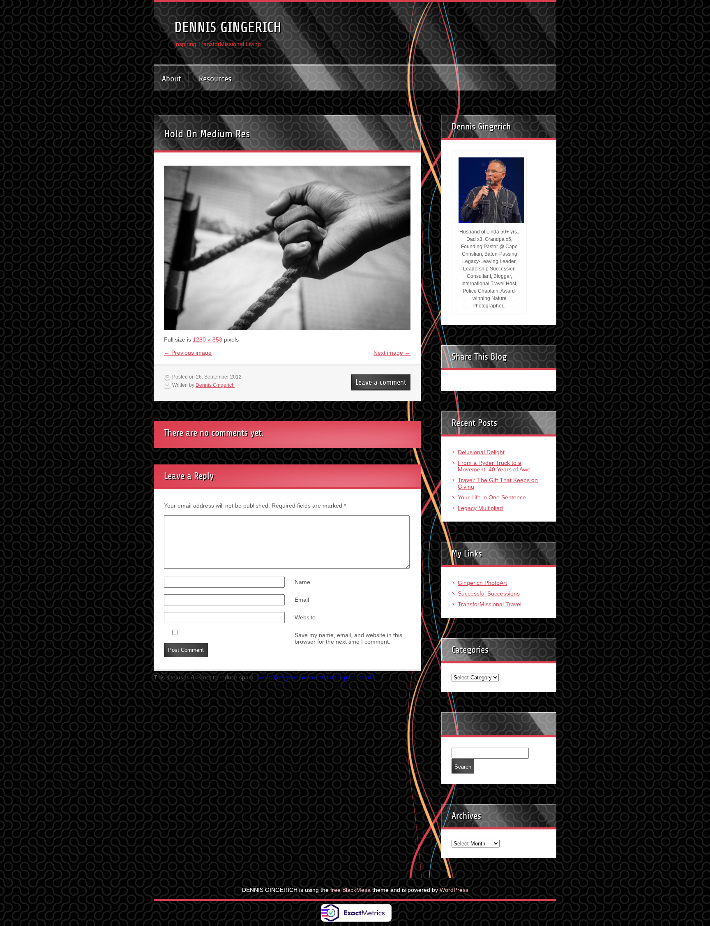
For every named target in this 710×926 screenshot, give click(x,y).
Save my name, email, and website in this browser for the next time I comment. (348, 638)
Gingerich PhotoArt (482, 583)
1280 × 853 (207, 339)
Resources (215, 78)
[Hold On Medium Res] (287, 328)
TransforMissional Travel (489, 604)
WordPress (454, 890)
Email (302, 599)
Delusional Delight (481, 452)
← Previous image (188, 352)
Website (305, 617)
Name (302, 582)
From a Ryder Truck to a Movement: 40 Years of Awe (494, 466)
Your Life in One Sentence (492, 497)
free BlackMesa (350, 890)
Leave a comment (380, 382)
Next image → (391, 352)
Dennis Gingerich (215, 385)
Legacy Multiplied (480, 508)
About (171, 78)
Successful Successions (489, 593)
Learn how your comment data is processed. (315, 677)
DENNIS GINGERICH (227, 27)
